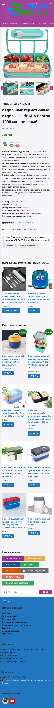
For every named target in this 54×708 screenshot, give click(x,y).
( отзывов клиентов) (23, 223)
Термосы (31, 564)
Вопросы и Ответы (29, 245)
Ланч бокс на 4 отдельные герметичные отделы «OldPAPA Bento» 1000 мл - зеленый (27, 238)
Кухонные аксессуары (19, 583)
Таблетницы (15, 577)
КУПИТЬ (34, 311)
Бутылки (12, 564)
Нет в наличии (11, 311)
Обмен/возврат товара (14, 661)
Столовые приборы (35, 571)
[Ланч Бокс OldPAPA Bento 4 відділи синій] (27, 53)
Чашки (12, 571)
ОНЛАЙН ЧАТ (10, 652)
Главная (31, 4)
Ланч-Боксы (32, 229)
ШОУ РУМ (42, 23)
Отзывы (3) (11, 245)
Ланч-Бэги (36, 558)
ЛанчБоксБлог (27, 23)
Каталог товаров (9, 23)
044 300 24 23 (10, 655)
